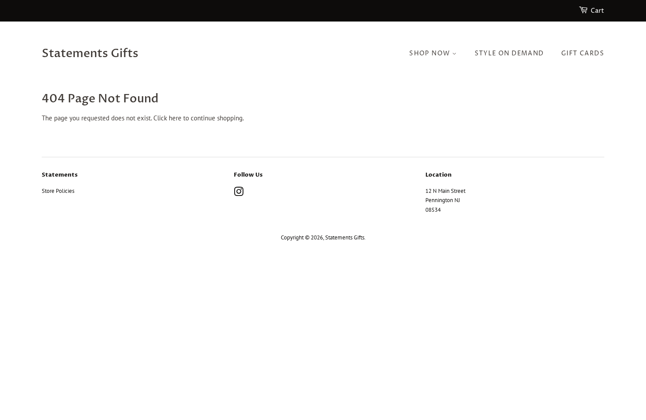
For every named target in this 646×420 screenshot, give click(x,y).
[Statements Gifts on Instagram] (238, 193)
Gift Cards (582, 53)
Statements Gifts (90, 54)
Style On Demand (509, 53)
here (175, 118)
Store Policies (58, 191)
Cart (597, 11)
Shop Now (430, 53)
